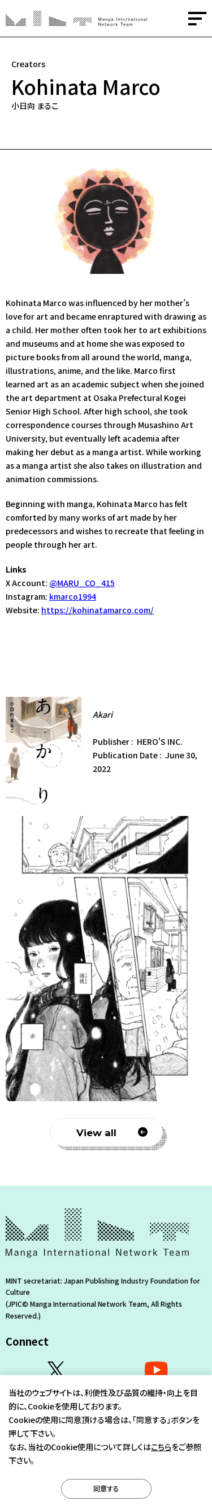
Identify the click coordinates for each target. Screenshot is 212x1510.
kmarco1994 (72, 596)
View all (96, 1132)
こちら (161, 1446)
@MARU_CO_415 (82, 582)
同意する (106, 1488)
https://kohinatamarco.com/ (97, 610)
